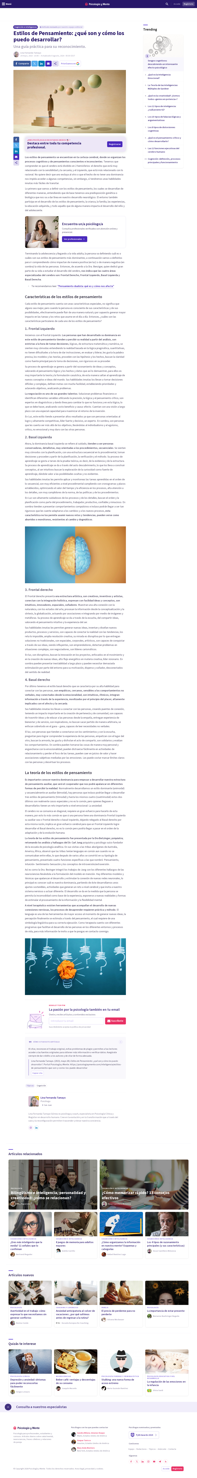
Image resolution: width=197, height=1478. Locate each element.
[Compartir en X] (16, 145)
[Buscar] (167, 4)
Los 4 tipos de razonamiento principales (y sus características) (166, 1244)
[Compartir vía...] (16, 163)
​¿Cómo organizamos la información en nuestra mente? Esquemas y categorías (121, 1245)
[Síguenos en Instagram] (148, 1461)
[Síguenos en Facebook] (131, 1461)
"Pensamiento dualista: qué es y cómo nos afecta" (86, 286)
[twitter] (34, 63)
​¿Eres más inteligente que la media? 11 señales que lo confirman (26, 1245)
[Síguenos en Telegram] (160, 1461)
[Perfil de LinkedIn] (36, 1127)
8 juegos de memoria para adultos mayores (74, 1244)
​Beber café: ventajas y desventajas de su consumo (75, 1381)
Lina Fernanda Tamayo (30, 52)
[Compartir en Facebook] (16, 139)
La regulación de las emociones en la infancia (166, 1383)
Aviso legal (79, 1468)
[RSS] (165, 1461)
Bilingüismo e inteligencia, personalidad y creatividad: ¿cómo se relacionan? (48, 1195)
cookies (99, 1468)
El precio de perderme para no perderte (118, 1312)
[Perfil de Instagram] (30, 1127)
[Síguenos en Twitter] (137, 1461)
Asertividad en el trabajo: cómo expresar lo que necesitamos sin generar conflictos (28, 1314)
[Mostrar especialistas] (8, 1407)
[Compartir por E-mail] (16, 157)
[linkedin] (41, 63)
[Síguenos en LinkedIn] (142, 1461)
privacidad (89, 1468)
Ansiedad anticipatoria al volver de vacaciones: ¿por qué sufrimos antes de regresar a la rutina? (75, 1314)
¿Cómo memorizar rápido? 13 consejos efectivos (135, 1195)
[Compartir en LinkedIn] (16, 151)
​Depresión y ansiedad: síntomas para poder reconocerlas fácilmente (28, 1383)
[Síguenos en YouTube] (154, 1461)
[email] (48, 63)
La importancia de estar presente (166, 1311)
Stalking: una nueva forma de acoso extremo (118, 1381)
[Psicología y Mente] (97, 4)
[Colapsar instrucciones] (120, 1042)
